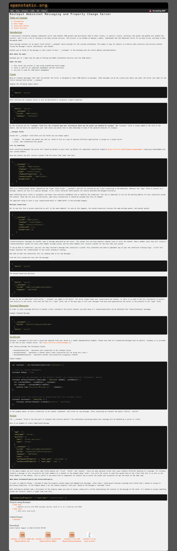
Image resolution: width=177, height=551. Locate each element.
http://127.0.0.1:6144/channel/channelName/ (125, 149)
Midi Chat (17, 505)
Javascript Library (21, 26)
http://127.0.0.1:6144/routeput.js (56, 342)
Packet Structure (20, 28)
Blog (17, 11)
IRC (38, 11)
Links (32, 11)
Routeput (17, 519)
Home (12, 11)
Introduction (19, 21)
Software (25, 11)
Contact (44, 11)
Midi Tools (18, 509)
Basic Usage (18, 23)
